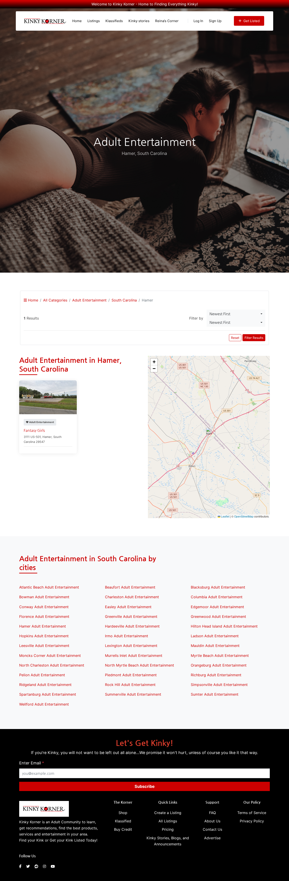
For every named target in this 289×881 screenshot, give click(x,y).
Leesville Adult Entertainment (44, 645)
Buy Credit (123, 829)
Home (77, 21)
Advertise (212, 838)
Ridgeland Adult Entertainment (45, 684)
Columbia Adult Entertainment (216, 597)
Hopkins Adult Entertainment (44, 636)
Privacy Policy (252, 821)
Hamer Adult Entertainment (42, 626)
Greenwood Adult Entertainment (218, 616)
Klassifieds (114, 21)
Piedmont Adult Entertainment (131, 675)
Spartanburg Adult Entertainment (47, 694)
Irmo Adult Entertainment (126, 636)
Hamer (46, 437)
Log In (198, 21)
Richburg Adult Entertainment (216, 675)
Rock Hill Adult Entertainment (130, 684)
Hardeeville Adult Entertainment (132, 626)
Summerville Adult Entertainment (133, 694)
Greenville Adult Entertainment (131, 616)
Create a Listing (167, 812)
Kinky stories (138, 21)
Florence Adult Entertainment (44, 616)
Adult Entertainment (89, 300)
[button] (209, 432)
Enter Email (31, 763)
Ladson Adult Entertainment (215, 636)
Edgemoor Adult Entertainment (217, 607)
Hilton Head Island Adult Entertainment (224, 626)
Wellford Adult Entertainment (44, 704)
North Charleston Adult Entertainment (51, 665)
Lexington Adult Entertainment (131, 645)
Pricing (168, 829)
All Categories (55, 300)
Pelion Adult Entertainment (42, 675)
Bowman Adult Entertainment (44, 597)
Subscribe (145, 786)
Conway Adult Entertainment (44, 607)
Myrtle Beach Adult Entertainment (220, 655)
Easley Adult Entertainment (128, 607)
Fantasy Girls (34, 430)
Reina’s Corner (167, 21)
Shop (123, 812)
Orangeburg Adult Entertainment (219, 665)
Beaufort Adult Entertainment (130, 587)
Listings (93, 21)
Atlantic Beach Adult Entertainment (49, 587)
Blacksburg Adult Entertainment (218, 587)
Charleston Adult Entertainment (132, 597)
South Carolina (124, 300)
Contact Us (212, 829)
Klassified (123, 821)
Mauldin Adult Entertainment (215, 645)
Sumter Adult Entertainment (214, 694)
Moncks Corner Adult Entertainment (50, 655)
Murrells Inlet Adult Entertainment (133, 655)
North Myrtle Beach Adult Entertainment (139, 665)
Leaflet (224, 516)
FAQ (212, 812)
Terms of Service (251, 812)
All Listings (167, 821)
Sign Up (215, 21)
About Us (212, 821)
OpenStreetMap (244, 516)
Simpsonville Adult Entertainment (219, 684)
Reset (235, 338)
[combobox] (236, 314)
